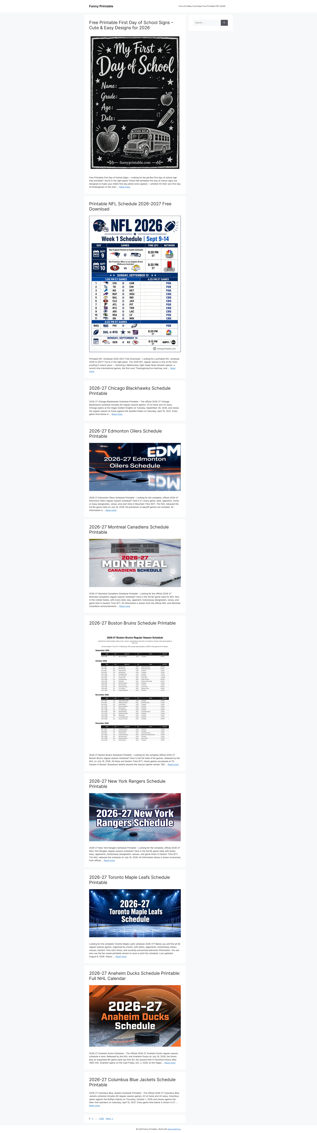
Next (109, 1118)
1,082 (101, 1118)
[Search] (224, 23)
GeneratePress (174, 1129)
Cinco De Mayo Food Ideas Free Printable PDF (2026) (202, 6)
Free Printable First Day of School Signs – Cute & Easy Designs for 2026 (131, 25)
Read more (124, 187)
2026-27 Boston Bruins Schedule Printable (132, 623)
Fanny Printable (101, 6)
